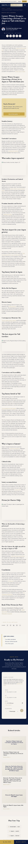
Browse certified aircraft (10, 641)
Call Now (8, 841)
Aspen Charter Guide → (8, 839)
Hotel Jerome (12, 306)
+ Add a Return (8, 705)
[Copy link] (20, 36)
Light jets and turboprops (18, 556)
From (6, 690)
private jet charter (13, 151)
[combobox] (15, 692)
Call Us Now (17, 5)
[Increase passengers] (17, 711)
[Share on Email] (17, 36)
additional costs (8, 214)
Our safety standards (10, 639)
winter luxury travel (20, 71)
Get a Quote (22, 841)
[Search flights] (21, 710)
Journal (8, 8)
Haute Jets (17, 489)
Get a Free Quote (13, 114)
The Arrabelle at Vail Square (9, 408)
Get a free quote (9, 643)
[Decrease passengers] (6, 711)
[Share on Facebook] (7, 36)
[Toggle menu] (24, 5)
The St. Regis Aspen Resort (9, 320)
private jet (10, 581)
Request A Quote (7, 613)
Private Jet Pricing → (20, 839)
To (5, 695)
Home (3, 8)
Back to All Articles (10, 622)
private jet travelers (14, 448)
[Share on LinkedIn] (13, 36)
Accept (24, 1)
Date (6, 701)
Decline (19, 1)
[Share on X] (10, 36)
